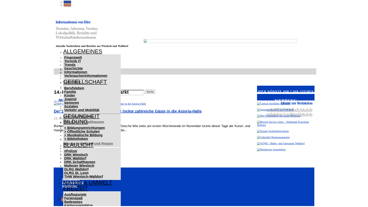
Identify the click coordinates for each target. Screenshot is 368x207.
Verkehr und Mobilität (81, 110)
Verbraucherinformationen (85, 76)
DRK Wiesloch (76, 155)
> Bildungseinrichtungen (84, 128)
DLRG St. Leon (76, 173)
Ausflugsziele (75, 194)
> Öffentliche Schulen (82, 131)
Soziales (71, 106)
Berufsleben (74, 88)
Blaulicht (78, 145)
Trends (70, 65)
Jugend (70, 99)
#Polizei (70, 151)
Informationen (75, 72)
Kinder (69, 95)
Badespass (73, 202)
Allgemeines (82, 51)
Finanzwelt (73, 57)
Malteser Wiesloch (79, 166)
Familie (70, 92)
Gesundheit (81, 116)
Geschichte (73, 68)
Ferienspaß (73, 198)
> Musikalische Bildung (83, 135)
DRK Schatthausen (79, 162)
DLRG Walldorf (76, 169)
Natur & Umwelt (87, 183)
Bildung (75, 122)
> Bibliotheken (76, 139)
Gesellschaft (85, 82)
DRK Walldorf (75, 158)
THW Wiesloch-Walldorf (83, 176)
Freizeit (75, 188)
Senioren (71, 103)
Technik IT (72, 61)
